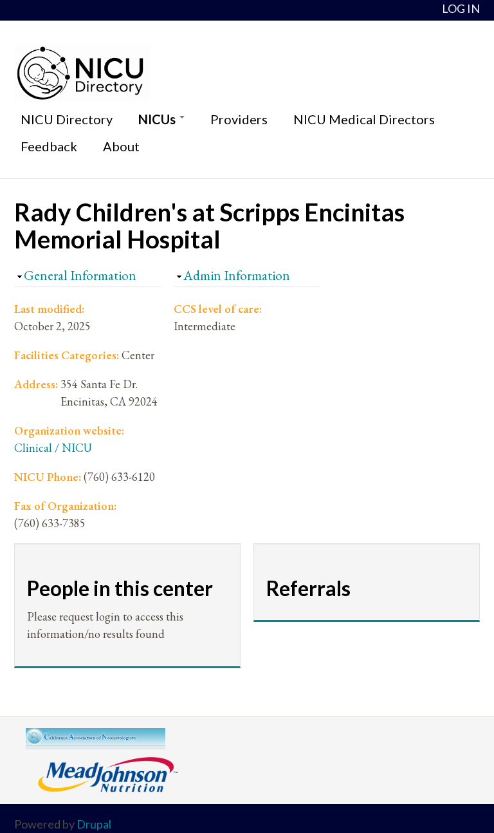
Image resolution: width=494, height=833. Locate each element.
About (121, 146)
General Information (80, 275)
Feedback (49, 146)
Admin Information (236, 275)
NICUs (158, 119)
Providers (239, 119)
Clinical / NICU (53, 447)
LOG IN (461, 8)
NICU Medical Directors (364, 119)
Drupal (94, 824)
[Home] (247, 73)
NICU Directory (67, 119)
